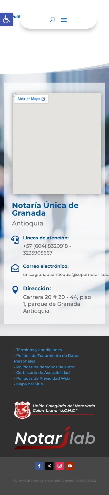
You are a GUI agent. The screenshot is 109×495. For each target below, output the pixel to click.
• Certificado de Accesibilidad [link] (42, 372)
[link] (6, 19)
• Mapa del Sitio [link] (29, 384)
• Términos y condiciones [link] (38, 349)
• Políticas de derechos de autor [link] (44, 367)
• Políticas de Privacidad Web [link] (42, 378)
